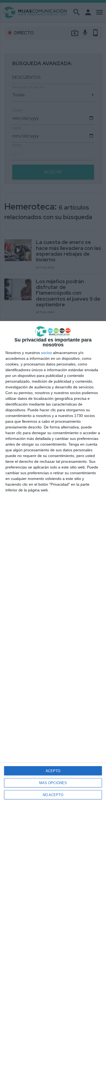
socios (46, 353)
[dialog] (53, 695)
